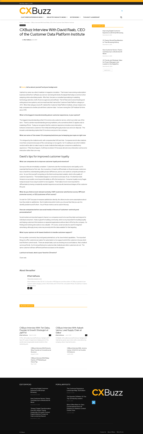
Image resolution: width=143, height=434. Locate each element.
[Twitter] (31, 288)
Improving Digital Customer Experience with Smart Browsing (113, 32)
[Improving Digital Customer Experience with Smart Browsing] (96, 33)
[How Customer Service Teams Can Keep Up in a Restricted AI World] (96, 52)
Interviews (27, 22)
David (23, 87)
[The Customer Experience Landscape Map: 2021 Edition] (60, 390)
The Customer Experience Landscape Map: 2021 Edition (76, 389)
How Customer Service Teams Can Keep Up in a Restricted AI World (112, 51)
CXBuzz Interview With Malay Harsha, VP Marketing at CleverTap (40, 360)
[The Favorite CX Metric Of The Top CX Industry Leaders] (60, 398)
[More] (69, 45)
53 (86, 335)
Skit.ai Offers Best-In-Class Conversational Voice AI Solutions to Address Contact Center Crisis (76, 407)
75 (50, 335)
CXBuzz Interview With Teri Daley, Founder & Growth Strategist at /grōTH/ (35, 330)
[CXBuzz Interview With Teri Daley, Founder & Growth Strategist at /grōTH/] (35, 317)
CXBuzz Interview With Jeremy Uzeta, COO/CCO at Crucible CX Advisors (77, 350)
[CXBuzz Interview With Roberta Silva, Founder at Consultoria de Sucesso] (24, 350)
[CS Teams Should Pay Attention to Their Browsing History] (96, 42)
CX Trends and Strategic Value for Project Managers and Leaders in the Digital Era (112, 62)
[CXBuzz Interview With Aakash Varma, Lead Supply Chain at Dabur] (71, 317)
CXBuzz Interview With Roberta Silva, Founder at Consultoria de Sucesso (41, 350)
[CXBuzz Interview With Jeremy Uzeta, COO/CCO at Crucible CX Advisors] (60, 350)
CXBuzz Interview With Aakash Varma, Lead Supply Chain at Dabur (69, 330)
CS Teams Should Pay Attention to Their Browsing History (113, 41)
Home (21, 22)
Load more (107, 70)
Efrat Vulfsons (27, 39)
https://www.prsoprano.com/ (34, 279)
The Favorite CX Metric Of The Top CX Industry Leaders (76, 397)
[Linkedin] (122, 10)
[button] (121, 17)
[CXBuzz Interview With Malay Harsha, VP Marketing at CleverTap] (24, 360)
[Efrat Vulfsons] (21, 40)
